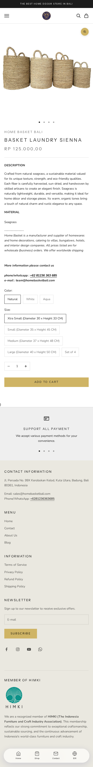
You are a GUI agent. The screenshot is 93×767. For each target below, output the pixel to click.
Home (8, 521)
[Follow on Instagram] (18, 649)
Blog (7, 542)
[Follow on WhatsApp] (40, 649)
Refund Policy (13, 579)
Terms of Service (15, 565)
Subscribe (21, 633)
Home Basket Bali (23, 132)
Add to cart (46, 382)
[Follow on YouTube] (29, 649)
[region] (46, 430)
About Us (10, 535)
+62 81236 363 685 (43, 275)
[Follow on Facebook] (6, 649)
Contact (9, 528)
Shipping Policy (14, 586)
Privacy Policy (13, 572)
